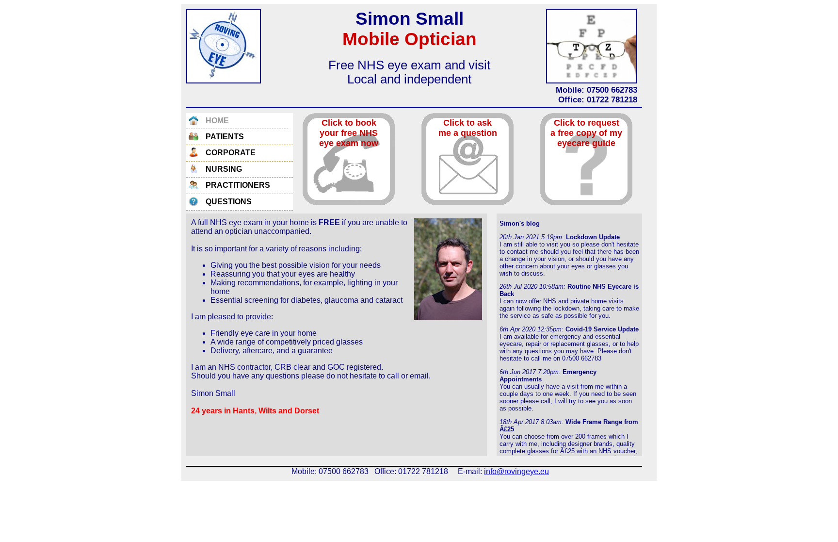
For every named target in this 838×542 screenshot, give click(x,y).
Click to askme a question (467, 128)
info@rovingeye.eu (516, 471)
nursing (224, 169)
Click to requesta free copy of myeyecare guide (586, 133)
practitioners (238, 185)
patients (225, 136)
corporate (231, 152)
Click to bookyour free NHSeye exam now (348, 133)
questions (229, 201)
